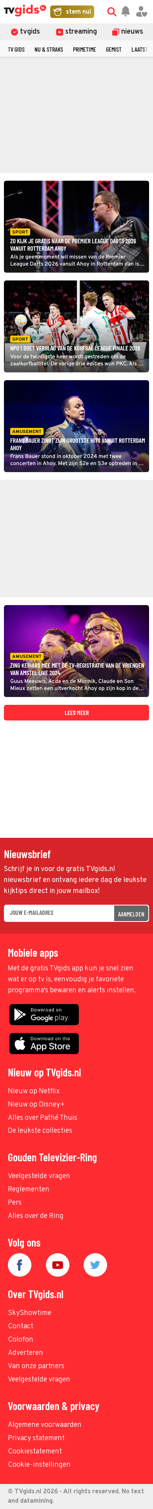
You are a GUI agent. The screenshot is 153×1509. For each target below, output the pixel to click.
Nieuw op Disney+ (36, 1104)
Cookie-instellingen (39, 1464)
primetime (84, 49)
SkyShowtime (29, 1313)
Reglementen (28, 1189)
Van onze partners (36, 1366)
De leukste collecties (40, 1130)
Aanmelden (131, 914)
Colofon (20, 1339)
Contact (20, 1326)
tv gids (16, 49)
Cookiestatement (35, 1451)
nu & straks (49, 49)
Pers (15, 1202)
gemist (114, 49)
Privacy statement (36, 1438)
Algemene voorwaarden (45, 1425)
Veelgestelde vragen (39, 1176)
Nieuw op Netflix (34, 1091)
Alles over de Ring (36, 1216)
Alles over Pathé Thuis (42, 1118)
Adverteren (25, 1353)
